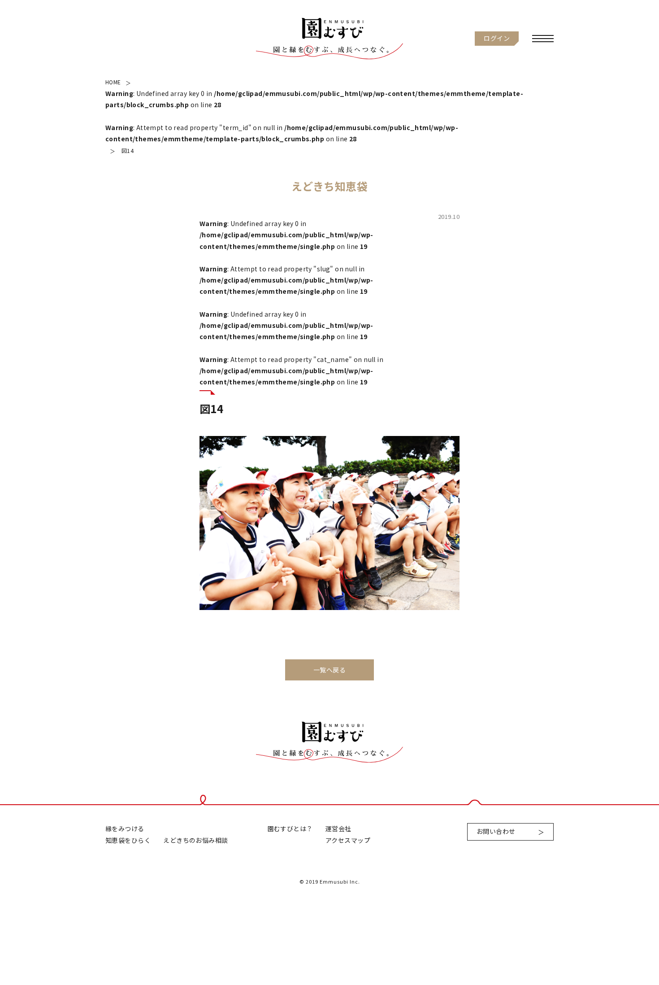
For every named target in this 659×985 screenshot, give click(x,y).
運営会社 (338, 828)
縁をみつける (124, 828)
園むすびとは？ (290, 828)
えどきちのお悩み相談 (195, 840)
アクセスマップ (347, 840)
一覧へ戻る (329, 669)
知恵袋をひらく (128, 840)
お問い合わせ (496, 831)
